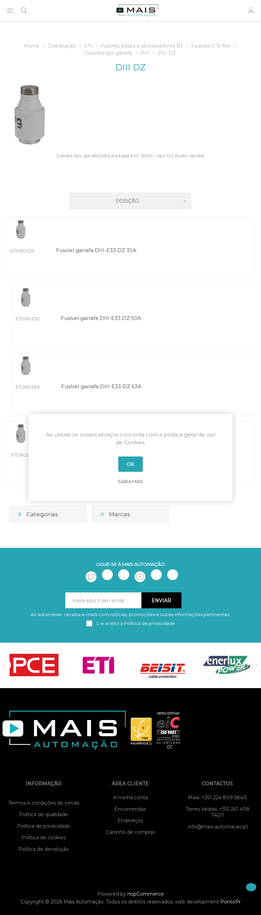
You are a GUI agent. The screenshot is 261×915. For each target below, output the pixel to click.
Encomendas (130, 809)
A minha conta (130, 797)
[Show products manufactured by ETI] (98, 665)
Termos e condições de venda (43, 803)
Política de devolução (43, 849)
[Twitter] (91, 576)
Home (31, 46)
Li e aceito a (135, 623)
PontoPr (230, 902)
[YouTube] (140, 576)
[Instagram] (123, 574)
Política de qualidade (43, 814)
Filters (131, 181)
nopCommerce (145, 894)
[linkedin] (156, 574)
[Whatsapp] (172, 574)
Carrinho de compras (130, 832)
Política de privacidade (43, 826)
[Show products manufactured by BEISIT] (162, 665)
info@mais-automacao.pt (218, 827)
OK (130, 464)
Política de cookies (43, 838)
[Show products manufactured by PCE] (34, 665)
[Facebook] (107, 574)
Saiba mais (130, 481)
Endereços (130, 821)
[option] (34, 665)
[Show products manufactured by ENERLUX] (226, 665)
